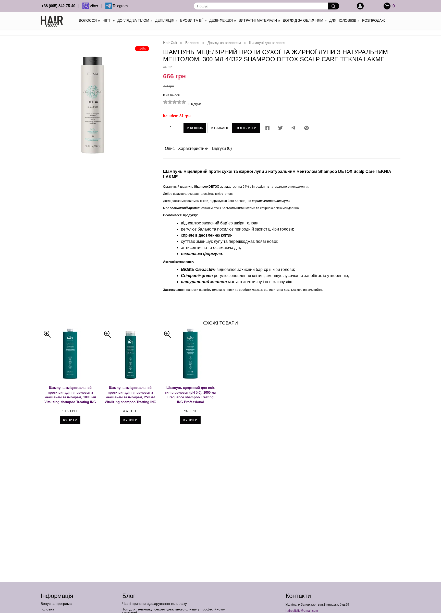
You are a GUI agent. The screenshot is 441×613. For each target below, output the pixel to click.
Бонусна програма (56, 604)
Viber (95, 6)
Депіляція (166, 20)
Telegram (120, 6)
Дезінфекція (222, 20)
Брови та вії (193, 20)
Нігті (109, 20)
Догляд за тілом (135, 20)
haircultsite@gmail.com (302, 610)
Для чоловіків (344, 20)
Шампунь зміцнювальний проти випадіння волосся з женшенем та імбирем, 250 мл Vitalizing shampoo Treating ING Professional (130, 395)
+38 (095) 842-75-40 (59, 6)
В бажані (219, 128)
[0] (387, 6)
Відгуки (222, 148)
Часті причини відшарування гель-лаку (154, 604)
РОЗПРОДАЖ (373, 20)
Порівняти (246, 128)
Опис (170, 148)
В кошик (195, 128)
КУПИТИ (70, 420)
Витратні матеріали (259, 20)
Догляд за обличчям (305, 20)
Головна (47, 609)
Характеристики (193, 148)
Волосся (89, 20)
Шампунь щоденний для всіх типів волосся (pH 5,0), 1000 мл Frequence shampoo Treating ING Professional (190, 395)
